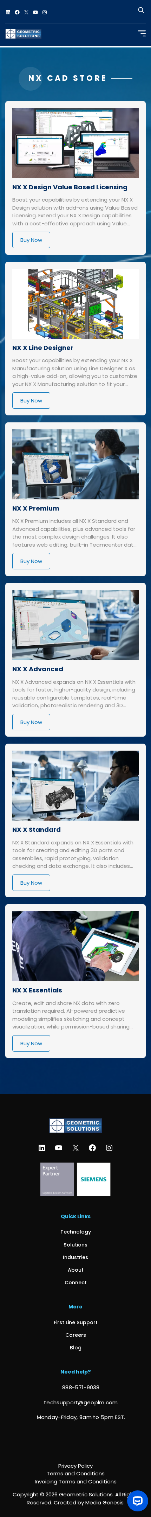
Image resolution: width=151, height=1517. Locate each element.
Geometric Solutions (86, 1494)
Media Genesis (104, 1502)
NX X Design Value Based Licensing (69, 187)
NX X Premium (35, 508)
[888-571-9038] (75, 1388)
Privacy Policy (75, 1465)
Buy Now (31, 240)
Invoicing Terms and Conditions (76, 1481)
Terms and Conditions (76, 1473)
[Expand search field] (141, 12)
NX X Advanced (37, 669)
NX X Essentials (37, 990)
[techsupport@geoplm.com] (75, 1403)
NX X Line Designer (42, 347)
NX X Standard (36, 829)
